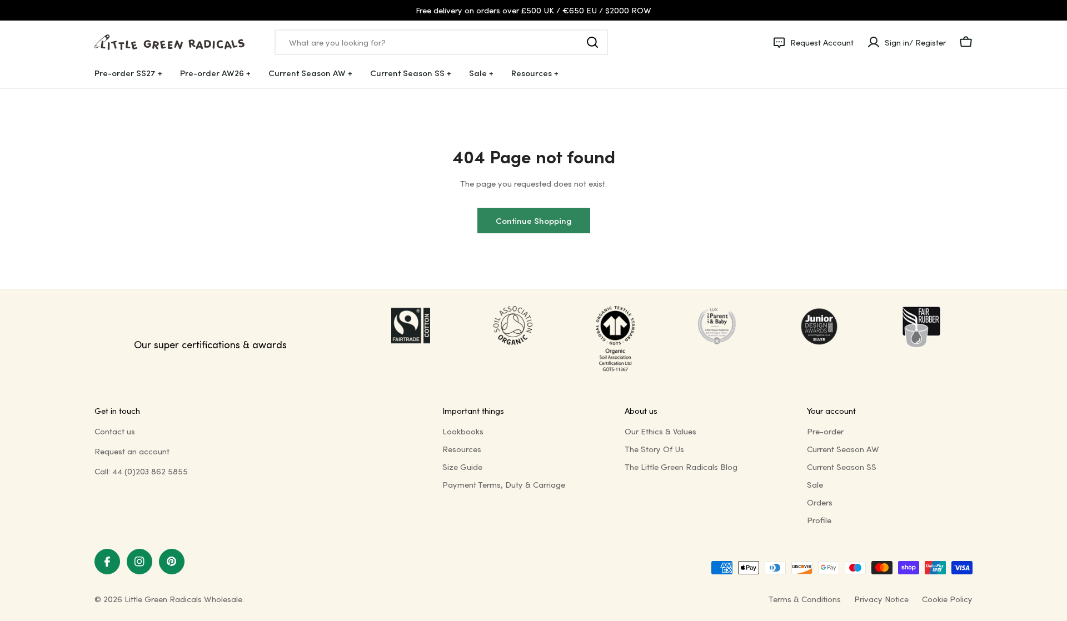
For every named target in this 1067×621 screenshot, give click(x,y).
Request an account (131, 451)
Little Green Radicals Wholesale (183, 598)
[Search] (592, 42)
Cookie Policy (947, 598)
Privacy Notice (881, 598)
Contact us (114, 431)
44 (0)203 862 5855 (150, 471)
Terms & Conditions (805, 598)
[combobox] (441, 42)
